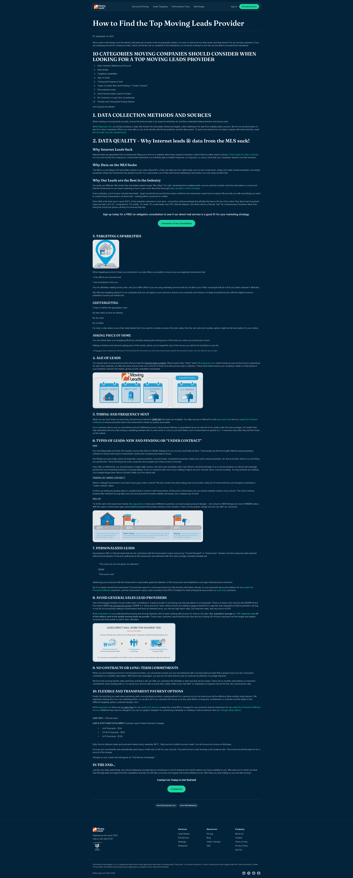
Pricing (210, 834)
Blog (209, 838)
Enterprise (182, 846)
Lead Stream (184, 834)
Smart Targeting (160, 6)
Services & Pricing (140, 6)
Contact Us (176, 789)
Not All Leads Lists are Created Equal (109, 132)
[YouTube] (254, 873)
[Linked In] (244, 873)
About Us (239, 834)
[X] (249, 873)
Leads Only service (150, 707)
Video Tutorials (213, 842)
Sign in (234, 6)
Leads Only (226, 419)
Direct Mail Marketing (188, 805)
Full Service (183, 838)
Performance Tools (180, 6)
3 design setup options (230, 710)
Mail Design (199, 6)
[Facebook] (258, 873)
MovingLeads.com (103, 126)
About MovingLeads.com (166, 805)
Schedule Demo (249, 6)
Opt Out (238, 850)
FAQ (208, 846)
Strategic (182, 842)
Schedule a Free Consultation (176, 223)
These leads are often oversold (243, 154)
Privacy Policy (241, 846)
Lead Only (221, 590)
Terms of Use (241, 842)
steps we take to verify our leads (185, 188)
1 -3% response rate (245, 613)
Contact (238, 838)
